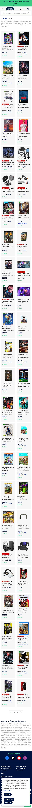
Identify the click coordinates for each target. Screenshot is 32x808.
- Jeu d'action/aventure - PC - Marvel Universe (8, 275)
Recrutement (19, 770)
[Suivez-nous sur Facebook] (7, 758)
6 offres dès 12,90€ (22, 532)
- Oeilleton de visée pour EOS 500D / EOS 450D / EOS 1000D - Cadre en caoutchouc (23, 528)
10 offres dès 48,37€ (22, 673)
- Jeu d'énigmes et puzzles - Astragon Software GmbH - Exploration (22, 499)
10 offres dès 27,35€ (22, 644)
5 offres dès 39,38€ (22, 474)
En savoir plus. (7, 790)
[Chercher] (28, 13)
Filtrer (27, 806)
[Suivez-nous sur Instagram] (25, 758)
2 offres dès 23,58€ (22, 362)
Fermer (16, 5)
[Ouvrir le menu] (2, 9)
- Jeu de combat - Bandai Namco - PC (22, 78)
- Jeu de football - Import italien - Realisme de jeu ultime (8, 219)
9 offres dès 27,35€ (22, 54)
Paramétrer (9, 799)
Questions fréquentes (7, 776)
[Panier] (27, 9)
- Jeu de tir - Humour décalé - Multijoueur (8, 526)
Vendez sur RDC (20, 768)
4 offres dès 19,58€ (7, 362)
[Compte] (21, 9)
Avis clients (4, 770)
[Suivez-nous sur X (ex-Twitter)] (13, 758)
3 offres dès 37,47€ (7, 112)
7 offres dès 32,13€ (7, 83)
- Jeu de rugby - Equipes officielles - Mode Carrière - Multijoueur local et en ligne (23, 612)
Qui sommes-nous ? (6, 768)
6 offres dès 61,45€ (7, 702)
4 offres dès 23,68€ (22, 446)
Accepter (8, 802)
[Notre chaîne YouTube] (19, 758)
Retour (5, 18)
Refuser (7, 794)
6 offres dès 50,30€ (22, 223)
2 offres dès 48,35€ (7, 503)
